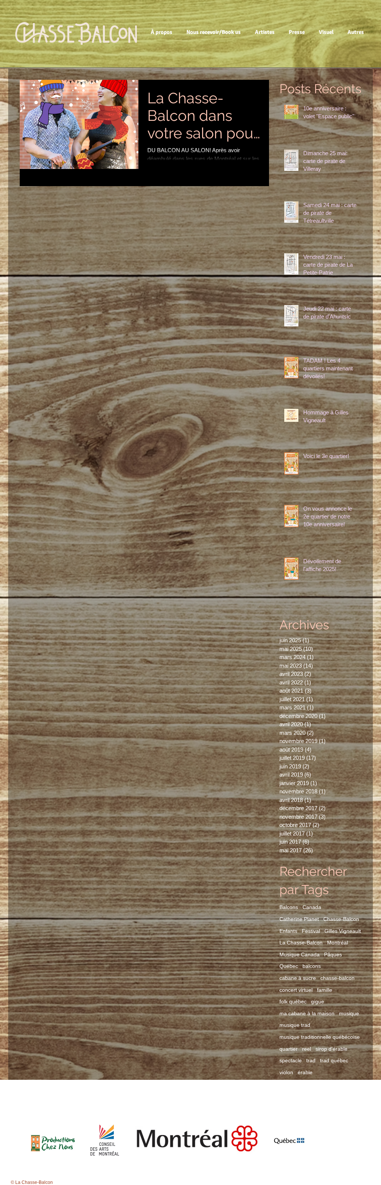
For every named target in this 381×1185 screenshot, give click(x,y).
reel (306, 1049)
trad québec (334, 1060)
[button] (162, 32)
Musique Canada (299, 954)
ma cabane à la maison (306, 1013)
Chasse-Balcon (341, 919)
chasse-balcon (337, 978)
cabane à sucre (297, 978)
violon (286, 1072)
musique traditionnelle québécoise (319, 1037)
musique (349, 1013)
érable (305, 1072)
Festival (311, 931)
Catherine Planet (299, 919)
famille (324, 990)
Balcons (288, 907)
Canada (311, 907)
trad (311, 1060)
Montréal (337, 943)
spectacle (290, 1060)
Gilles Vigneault (342, 931)
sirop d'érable (332, 1049)
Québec (288, 966)
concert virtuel (296, 990)
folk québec (293, 1001)
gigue (317, 1001)
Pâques (333, 954)
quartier (288, 1049)
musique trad (294, 1025)
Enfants (288, 931)
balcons (311, 966)
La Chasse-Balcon (301, 943)
